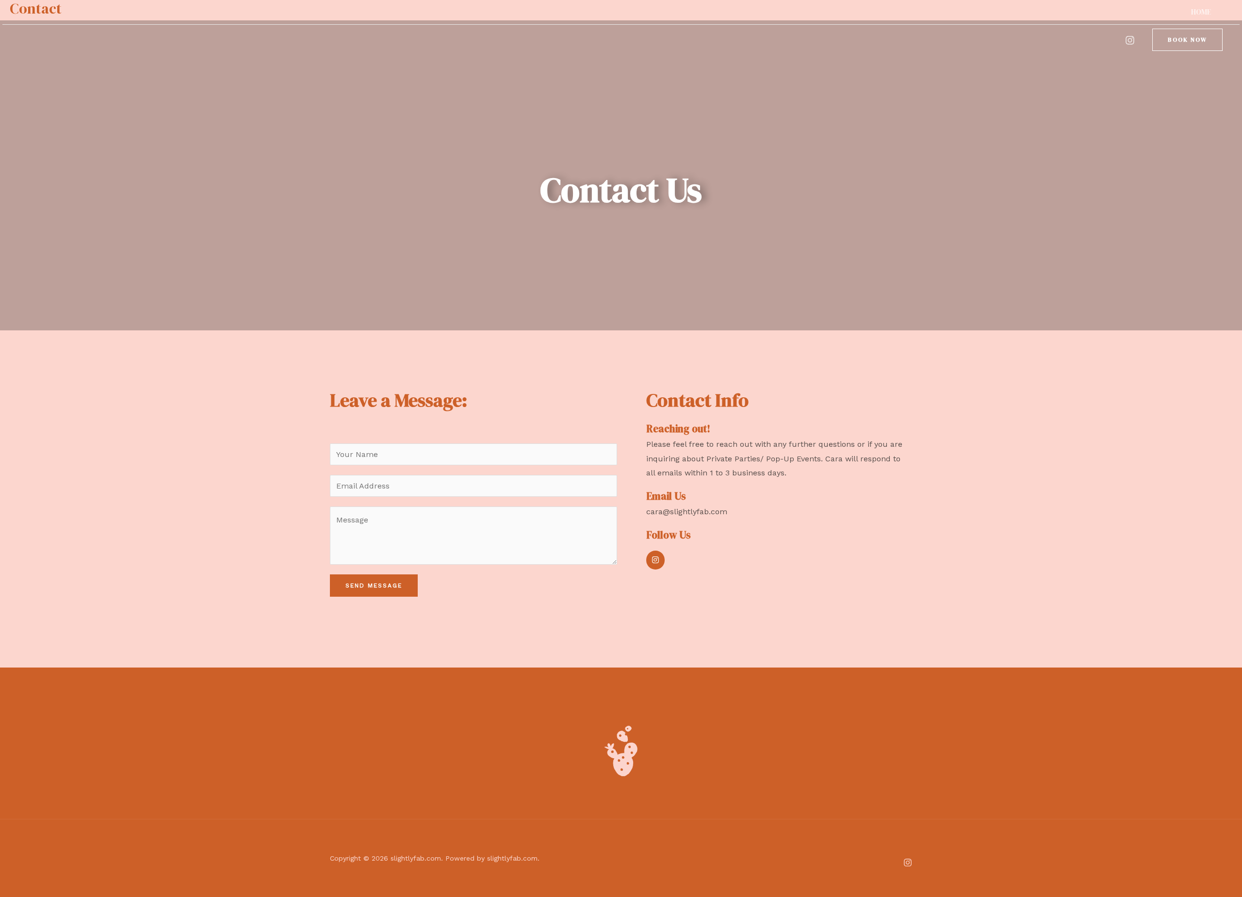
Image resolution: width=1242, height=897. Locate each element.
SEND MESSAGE (373, 585)
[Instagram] (1130, 40)
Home (1201, 12)
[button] (1187, 40)
